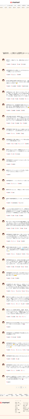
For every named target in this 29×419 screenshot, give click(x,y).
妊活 (16, 411)
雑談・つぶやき (26, 411)
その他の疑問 (25, 409)
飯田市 (6, 53)
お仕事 (16, 408)
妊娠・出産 (17, 402)
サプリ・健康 (17, 412)
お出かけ (24, 406)
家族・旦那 (25, 405)
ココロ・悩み (25, 403)
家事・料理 (17, 409)
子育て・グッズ (18, 403)
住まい (16, 406)
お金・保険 (17, 405)
